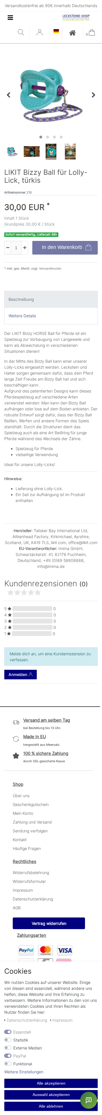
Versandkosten (49, 268)
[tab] (51, 299)
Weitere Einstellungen (23, 1071)
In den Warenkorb (62, 247)
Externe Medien (27, 1047)
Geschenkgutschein (31, 804)
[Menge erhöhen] (24, 248)
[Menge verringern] (7, 248)
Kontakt (20, 839)
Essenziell (22, 1032)
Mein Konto (23, 813)
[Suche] (22, 32)
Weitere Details (22, 315)
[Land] (56, 31)
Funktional (22, 1063)
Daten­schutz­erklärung (27, 1020)
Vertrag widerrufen (49, 923)
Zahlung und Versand (32, 822)
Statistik (20, 1040)
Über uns (21, 795)
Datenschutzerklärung (33, 898)
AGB (17, 907)
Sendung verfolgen (30, 830)
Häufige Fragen (27, 848)
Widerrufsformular (29, 881)
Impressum (23, 890)
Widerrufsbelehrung (31, 872)
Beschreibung (21, 299)
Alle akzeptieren (51, 1083)
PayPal (19, 1055)
